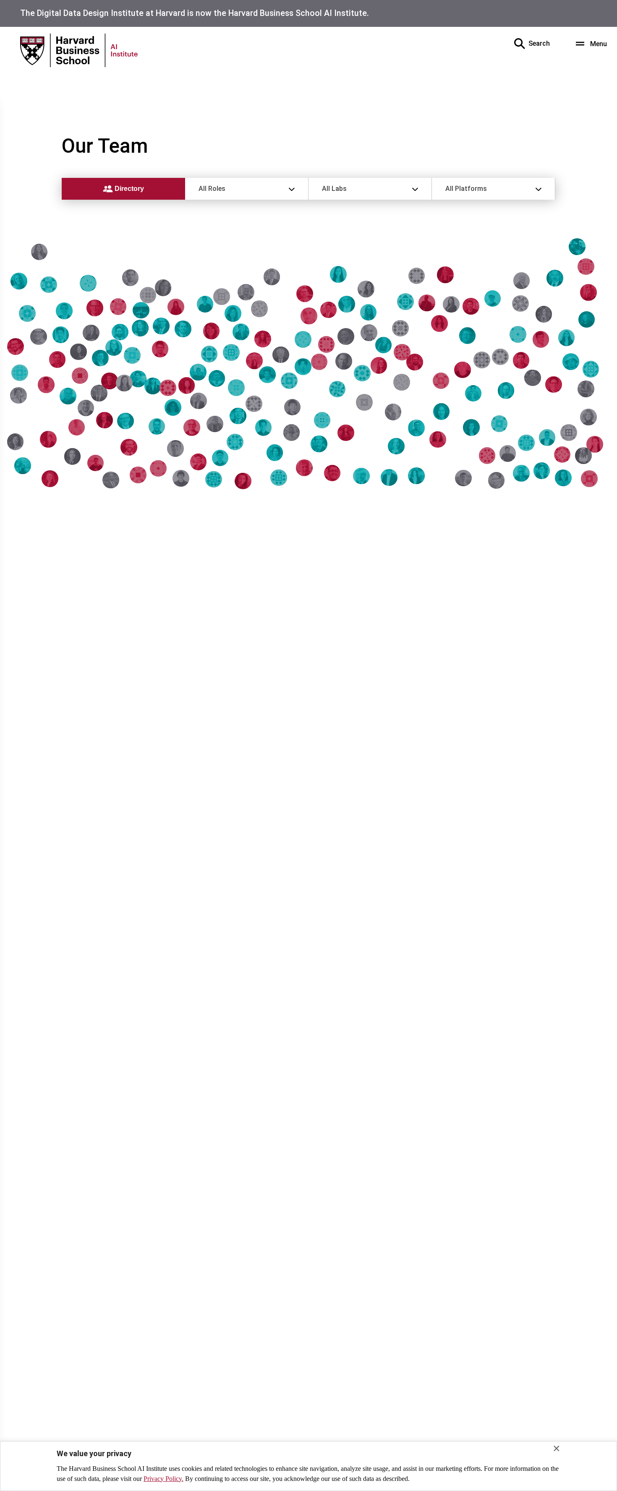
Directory (128, 188)
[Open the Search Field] (519, 43)
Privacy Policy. (163, 1478)
